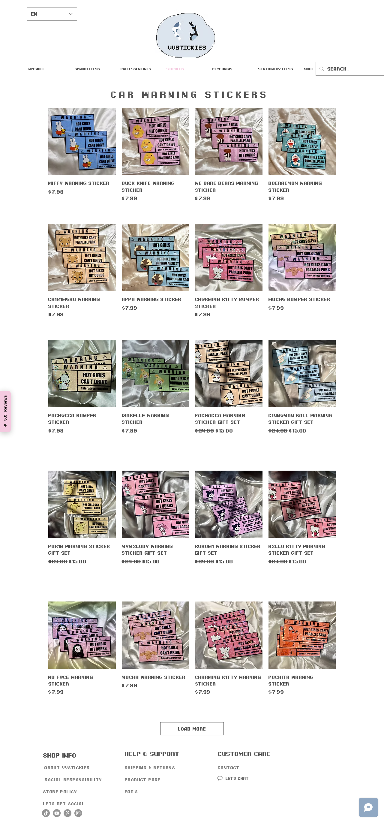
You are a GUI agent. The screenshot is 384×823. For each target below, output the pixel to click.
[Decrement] (199, 443)
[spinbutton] (228, 443)
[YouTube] (57, 813)
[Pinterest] (67, 813)
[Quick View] (82, 141)
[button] (139, 68)
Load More (192, 728)
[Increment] (257, 443)
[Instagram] (78, 813)
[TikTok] (46, 813)
